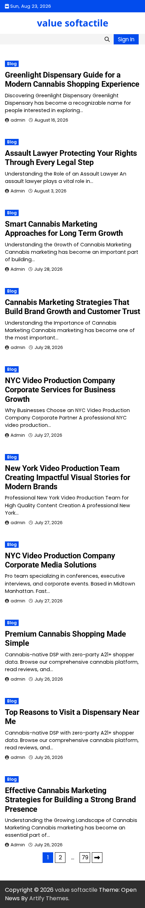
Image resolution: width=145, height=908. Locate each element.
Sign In (126, 39)
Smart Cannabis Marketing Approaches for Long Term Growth (64, 229)
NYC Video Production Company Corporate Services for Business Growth (60, 390)
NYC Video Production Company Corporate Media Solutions (60, 560)
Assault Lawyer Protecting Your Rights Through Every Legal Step (71, 158)
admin (18, 120)
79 (85, 857)
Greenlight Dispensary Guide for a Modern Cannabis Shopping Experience (72, 79)
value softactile (72, 23)
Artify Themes (48, 898)
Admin (18, 191)
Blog (12, 64)
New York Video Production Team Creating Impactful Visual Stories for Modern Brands (67, 477)
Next (97, 857)
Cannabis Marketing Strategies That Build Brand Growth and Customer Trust (72, 307)
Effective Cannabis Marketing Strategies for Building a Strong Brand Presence (70, 800)
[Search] (107, 39)
